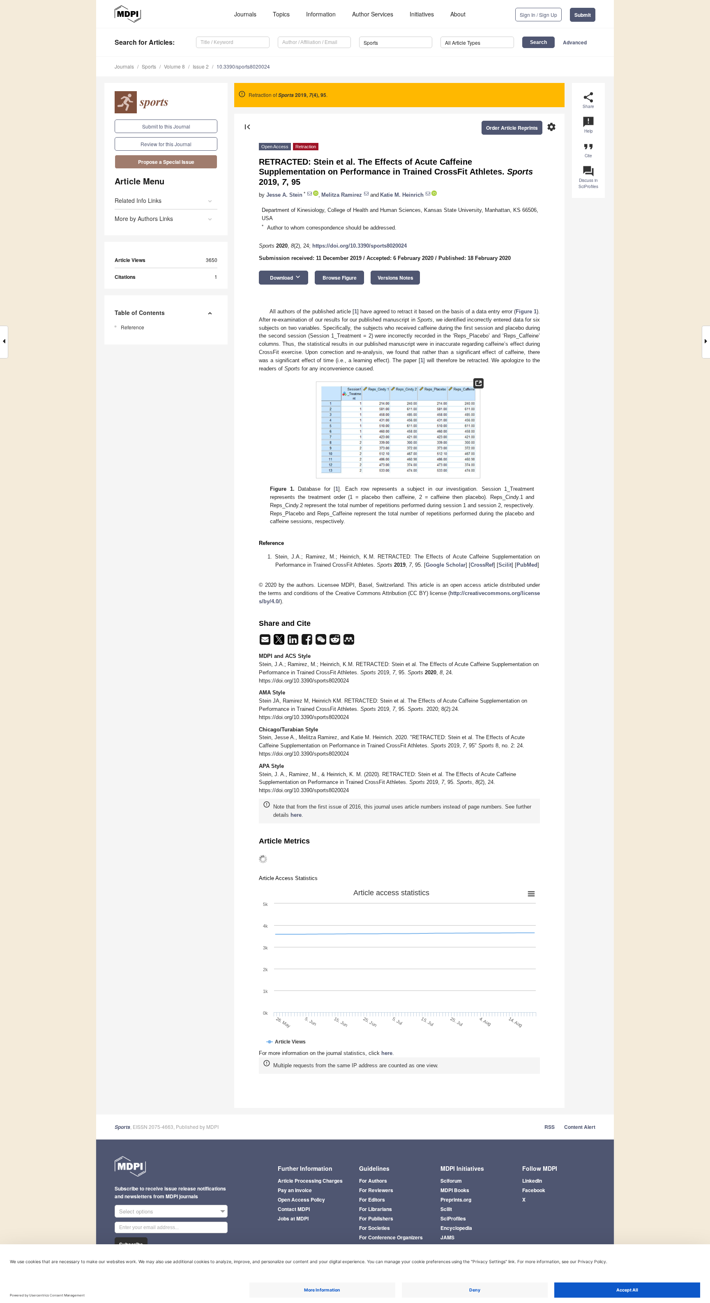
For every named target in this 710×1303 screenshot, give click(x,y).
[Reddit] (336, 642)
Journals (245, 14)
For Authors (373, 1180)
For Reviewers (376, 1190)
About (458, 14)
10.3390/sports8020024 (243, 66)
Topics (281, 14)
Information (321, 14)
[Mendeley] (348, 642)
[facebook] (308, 642)
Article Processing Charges (310, 1180)
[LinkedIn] (294, 642)
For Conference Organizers (391, 1237)
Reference (132, 327)
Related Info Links (138, 200)
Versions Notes (395, 277)
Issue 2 (201, 66)
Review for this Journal (166, 143)
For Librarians (375, 1209)
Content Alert (579, 1127)
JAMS (447, 1237)
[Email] (266, 642)
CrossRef (481, 565)
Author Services (372, 14)
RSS (549, 1127)
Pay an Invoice (295, 1190)
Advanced (575, 42)
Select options (136, 1211)
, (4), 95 (302, 95)
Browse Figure (340, 277)
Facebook (533, 1190)
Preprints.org (455, 1199)
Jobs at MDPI (293, 1218)
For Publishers (376, 1218)
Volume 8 (174, 66)
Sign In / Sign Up (538, 14)
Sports (149, 66)
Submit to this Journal (166, 126)
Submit (582, 14)
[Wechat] (322, 642)
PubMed (526, 565)
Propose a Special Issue (166, 161)
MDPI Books (454, 1190)
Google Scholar (446, 565)
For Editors (372, 1199)
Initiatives (422, 14)
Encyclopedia (456, 1228)
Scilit (505, 565)
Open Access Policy (301, 1199)
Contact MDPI (294, 1209)
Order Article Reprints (512, 127)
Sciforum (451, 1180)
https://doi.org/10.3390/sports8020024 (359, 246)
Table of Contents (140, 312)
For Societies (374, 1228)
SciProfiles (453, 1218)
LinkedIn (532, 1180)
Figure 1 (526, 311)
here (296, 815)
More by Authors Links (144, 218)
